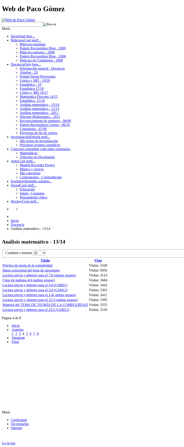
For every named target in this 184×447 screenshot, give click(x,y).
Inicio (15, 220)
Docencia (17, 225)
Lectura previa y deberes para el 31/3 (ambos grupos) (40, 300)
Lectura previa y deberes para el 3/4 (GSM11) (34, 285)
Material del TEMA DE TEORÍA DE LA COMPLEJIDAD (45, 305)
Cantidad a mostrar (19, 253)
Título (45, 260)
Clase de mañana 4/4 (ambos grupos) (28, 280)
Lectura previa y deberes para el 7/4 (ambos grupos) (39, 275)
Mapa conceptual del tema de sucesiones (31, 270)
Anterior (18, 330)
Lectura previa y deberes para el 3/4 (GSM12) (35, 290)
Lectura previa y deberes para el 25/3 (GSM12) (35, 310)
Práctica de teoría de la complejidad (27, 265)
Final (15, 342)
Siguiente (18, 338)
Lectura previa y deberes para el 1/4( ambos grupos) (39, 295)
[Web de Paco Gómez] (18, 20)
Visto (98, 260)
